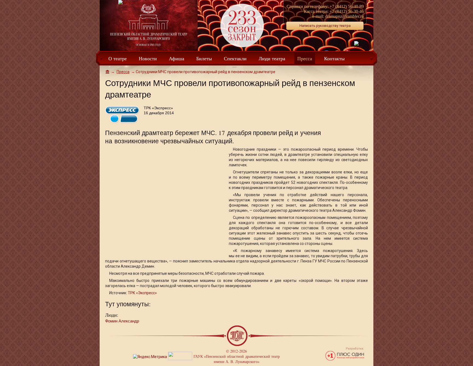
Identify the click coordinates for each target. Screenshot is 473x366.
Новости (148, 58)
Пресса (304, 58)
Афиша (176, 58)
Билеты (204, 58)
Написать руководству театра (325, 26)
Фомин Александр (122, 321)
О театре (117, 58)
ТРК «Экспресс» (142, 293)
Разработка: (355, 348)
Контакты (334, 58)
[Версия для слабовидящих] (144, 2)
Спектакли (235, 58)
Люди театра (272, 58)
